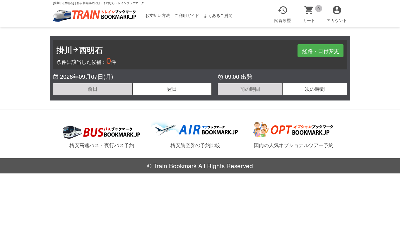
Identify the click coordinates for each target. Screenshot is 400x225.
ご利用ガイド (187, 15)
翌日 (172, 88)
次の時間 (315, 88)
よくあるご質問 (218, 15)
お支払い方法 (157, 15)
